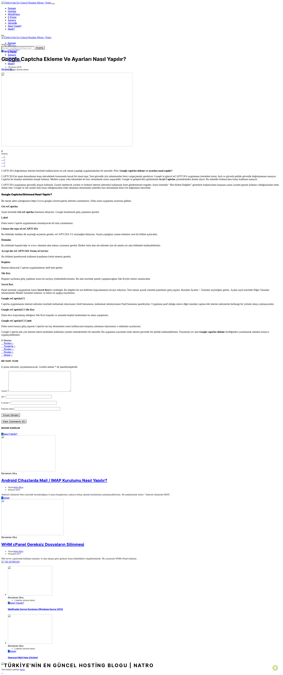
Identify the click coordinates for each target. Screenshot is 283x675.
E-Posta (12, 17)
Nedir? (11, 29)
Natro (22, 669)
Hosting (12, 11)
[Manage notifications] (275, 667)
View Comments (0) (14, 421)
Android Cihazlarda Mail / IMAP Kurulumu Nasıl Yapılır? (54, 480)
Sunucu (12, 20)
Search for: (6, 44)
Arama (39, 47)
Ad (3, 396)
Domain (12, 8)
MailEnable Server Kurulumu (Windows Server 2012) (35, 609)
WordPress (14, 14)
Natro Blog (18, 487)
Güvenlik (12, 23)
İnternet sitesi (7, 409)
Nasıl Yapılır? (14, 26)
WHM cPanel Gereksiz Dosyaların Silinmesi (42, 544)
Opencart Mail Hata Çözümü (23, 657)
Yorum (5, 391)
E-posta (5, 403)
